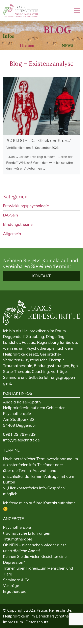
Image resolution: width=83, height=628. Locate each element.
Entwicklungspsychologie (26, 205)
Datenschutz (37, 622)
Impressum (13, 622)
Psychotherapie (17, 527)
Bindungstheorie (17, 224)
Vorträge (11, 585)
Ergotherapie (14, 591)
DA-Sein (10, 215)
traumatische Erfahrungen (26, 533)
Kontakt (41, 275)
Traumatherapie (17, 539)
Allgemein (12, 233)
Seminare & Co (16, 579)
